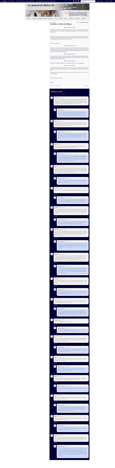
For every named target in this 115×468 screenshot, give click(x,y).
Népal (61, 18)
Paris (65, 18)
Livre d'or (71, 18)
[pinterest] (78, 1)
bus (75, 63)
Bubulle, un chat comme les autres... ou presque (42, 18)
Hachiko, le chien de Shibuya (61, 24)
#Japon (51, 82)
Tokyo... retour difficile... (56, 85)
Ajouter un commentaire (61, 93)
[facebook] (74, 1)
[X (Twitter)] (76, 1)
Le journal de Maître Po (41, 5)
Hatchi (85, 72)
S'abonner (77, 18)
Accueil (28, 18)
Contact (83, 18)
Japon (56, 18)
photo (64, 58)
